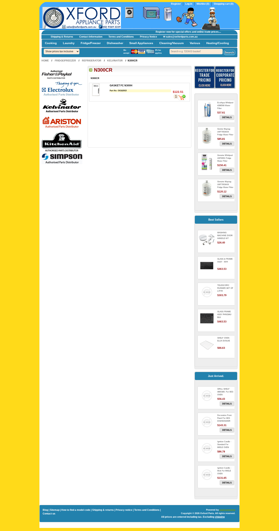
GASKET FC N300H (121, 85)
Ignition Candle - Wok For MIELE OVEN (224, 471)
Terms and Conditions (121, 36)
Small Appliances (141, 43)
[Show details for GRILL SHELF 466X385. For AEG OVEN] (207, 396)
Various (195, 43)
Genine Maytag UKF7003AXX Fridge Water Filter (225, 132)
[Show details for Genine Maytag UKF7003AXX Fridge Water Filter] (207, 136)
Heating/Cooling (217, 43)
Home (45, 60)
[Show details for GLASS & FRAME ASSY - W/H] (207, 266)
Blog (45, 510)
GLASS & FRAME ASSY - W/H (225, 260)
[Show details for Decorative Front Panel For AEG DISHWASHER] (207, 422)
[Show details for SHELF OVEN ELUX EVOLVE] (207, 345)
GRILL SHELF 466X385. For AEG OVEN (225, 392)
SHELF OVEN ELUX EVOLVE (223, 339)
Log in (188, 4)
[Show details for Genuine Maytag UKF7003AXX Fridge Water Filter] (207, 188)
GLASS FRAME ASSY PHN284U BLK (224, 314)
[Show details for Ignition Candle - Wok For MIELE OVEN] (207, 475)
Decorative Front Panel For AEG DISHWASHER (224, 418)
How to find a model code (75, 510)
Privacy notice (124, 510)
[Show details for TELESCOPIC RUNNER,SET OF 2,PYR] (207, 292)
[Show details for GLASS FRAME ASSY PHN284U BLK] (207, 318)
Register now (159, 31)
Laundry (69, 43)
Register (176, 4)
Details (227, 117)
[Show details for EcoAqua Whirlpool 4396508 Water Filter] (207, 109)
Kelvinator (115, 60)
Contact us (49, 513)
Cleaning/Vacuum (171, 43)
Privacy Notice (148, 36)
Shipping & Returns (62, 36)
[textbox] (196, 51)
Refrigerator (91, 60)
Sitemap (54, 510)
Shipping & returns (103, 510)
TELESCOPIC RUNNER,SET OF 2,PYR (225, 288)
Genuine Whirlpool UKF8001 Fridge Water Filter (225, 158)
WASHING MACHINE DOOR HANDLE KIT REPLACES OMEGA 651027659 (225, 238)
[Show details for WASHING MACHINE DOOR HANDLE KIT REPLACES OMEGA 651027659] (207, 239)
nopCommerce (227, 510)
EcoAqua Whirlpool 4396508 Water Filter (225, 105)
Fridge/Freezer (91, 43)
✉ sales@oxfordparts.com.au (180, 36)
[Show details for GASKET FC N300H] (99, 90)
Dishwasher (115, 43)
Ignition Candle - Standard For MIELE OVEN (224, 444)
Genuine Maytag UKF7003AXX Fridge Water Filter (225, 184)
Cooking (51, 43)
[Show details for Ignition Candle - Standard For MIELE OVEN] (207, 448)
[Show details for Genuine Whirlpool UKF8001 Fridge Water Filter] (207, 162)
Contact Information (90, 36)
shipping (220, 516)
